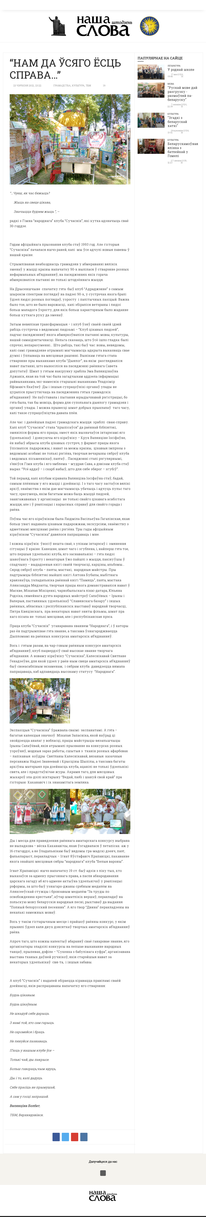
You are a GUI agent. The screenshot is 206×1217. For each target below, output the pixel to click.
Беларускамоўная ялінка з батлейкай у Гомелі (183, 150)
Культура (78, 85)
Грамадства (62, 85)
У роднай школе (181, 69)
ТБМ (88, 85)
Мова (171, 83)
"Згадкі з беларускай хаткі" (177, 122)
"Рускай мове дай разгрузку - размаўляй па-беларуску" (182, 93)
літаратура (174, 65)
